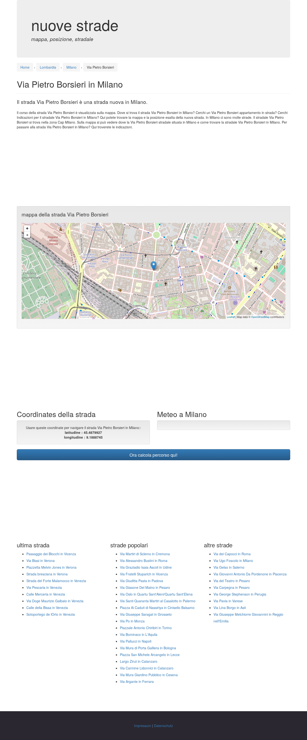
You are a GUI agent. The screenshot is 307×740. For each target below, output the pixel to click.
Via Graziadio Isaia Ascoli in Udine (146, 567)
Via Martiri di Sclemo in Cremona (145, 553)
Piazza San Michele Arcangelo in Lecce (150, 654)
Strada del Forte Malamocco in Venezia (56, 580)
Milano (71, 67)
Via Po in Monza (132, 621)
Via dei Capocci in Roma (232, 553)
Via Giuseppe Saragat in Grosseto (146, 614)
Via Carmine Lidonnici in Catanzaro (146, 668)
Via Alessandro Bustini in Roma (143, 560)
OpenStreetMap (260, 317)
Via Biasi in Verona (40, 560)
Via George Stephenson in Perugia (239, 594)
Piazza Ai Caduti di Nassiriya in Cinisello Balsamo (157, 607)
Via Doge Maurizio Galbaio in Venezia (54, 600)
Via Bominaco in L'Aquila (138, 634)
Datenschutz (163, 725)
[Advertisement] (153, 167)
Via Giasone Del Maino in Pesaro (145, 587)
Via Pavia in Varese (228, 600)
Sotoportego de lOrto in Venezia (50, 614)
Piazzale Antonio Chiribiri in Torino (146, 627)
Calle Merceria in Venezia (45, 594)
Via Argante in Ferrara (137, 681)
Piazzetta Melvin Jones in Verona (51, 567)
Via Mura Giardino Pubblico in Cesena (149, 674)
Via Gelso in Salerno (228, 567)
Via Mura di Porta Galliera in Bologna (148, 647)
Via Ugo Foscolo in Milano (233, 560)
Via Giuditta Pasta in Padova (141, 580)
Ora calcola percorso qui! (153, 455)
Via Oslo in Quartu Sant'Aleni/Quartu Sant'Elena (156, 594)
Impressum (142, 725)
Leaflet (231, 317)
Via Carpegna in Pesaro (231, 587)
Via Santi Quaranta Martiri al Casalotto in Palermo (157, 600)
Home (25, 67)
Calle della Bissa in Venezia (47, 607)
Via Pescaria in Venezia (44, 587)
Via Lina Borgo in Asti (229, 607)
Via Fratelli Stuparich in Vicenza (144, 574)
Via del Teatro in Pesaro (231, 580)
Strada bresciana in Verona (47, 574)
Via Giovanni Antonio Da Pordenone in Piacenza (250, 574)
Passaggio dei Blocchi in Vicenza (51, 553)
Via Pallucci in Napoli (135, 641)
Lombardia (48, 67)
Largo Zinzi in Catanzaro (138, 661)
